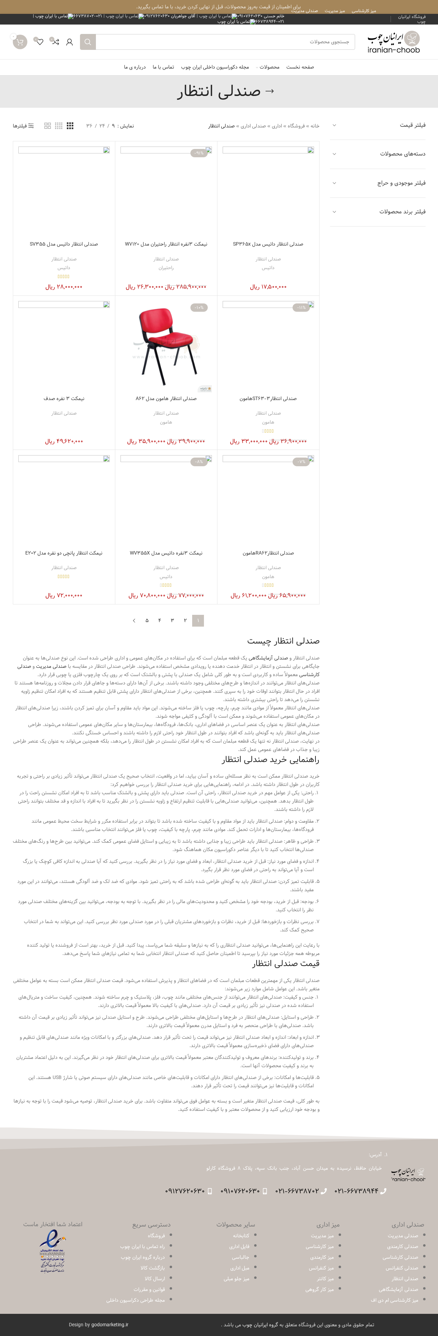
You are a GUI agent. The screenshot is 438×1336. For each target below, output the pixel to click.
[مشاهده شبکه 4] (58, 126)
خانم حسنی (260, 15)
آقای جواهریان (170, 15)
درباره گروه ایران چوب (143, 1257)
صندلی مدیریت (403, 1236)
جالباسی (240, 1257)
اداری (277, 126)
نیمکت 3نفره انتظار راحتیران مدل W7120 (166, 244)
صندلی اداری (253, 126)
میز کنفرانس (321, 1268)
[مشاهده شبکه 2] (47, 126)
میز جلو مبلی (236, 1279)
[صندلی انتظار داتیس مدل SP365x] (268, 192)
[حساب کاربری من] (70, 42)
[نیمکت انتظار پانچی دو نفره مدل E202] (64, 501)
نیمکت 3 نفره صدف (64, 399)
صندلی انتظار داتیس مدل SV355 (64, 244)
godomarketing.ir (109, 1325)
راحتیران (166, 268)
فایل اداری (239, 1246)
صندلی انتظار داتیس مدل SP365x (268, 244)
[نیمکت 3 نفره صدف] (64, 346)
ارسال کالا (155, 1279)
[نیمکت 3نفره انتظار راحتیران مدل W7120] (166, 192)
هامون (268, 422)
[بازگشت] (269, 91)
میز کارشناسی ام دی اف (394, 1300)
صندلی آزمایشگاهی (268, 658)
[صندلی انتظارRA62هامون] (268, 501)
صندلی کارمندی (402, 1246)
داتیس (268, 268)
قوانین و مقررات (149, 1289)
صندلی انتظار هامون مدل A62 (166, 399)
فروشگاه (296, 126)
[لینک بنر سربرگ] (219, 7)
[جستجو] (88, 42)
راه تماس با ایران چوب (142, 1246)
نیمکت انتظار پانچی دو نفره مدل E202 (63, 553)
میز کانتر (325, 1279)
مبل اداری (239, 1268)
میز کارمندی (322, 1257)
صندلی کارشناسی (400, 1257)
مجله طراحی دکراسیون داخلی (135, 1300)
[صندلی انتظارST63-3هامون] (268, 346)
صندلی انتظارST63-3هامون (268, 399)
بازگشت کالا (153, 1268)
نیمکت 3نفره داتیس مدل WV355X (166, 553)
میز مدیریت (322, 1236)
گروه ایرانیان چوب (260, 1325)
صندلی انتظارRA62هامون (268, 553)
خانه (315, 126)
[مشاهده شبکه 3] (70, 126)
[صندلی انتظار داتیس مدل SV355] (64, 192)
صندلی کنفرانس (402, 1268)
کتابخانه (241, 1236)
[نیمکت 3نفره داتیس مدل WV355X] (166, 501)
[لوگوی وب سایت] (394, 42)
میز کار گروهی (319, 1289)
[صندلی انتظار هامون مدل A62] (166, 346)
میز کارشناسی (320, 1246)
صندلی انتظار (268, 259)
